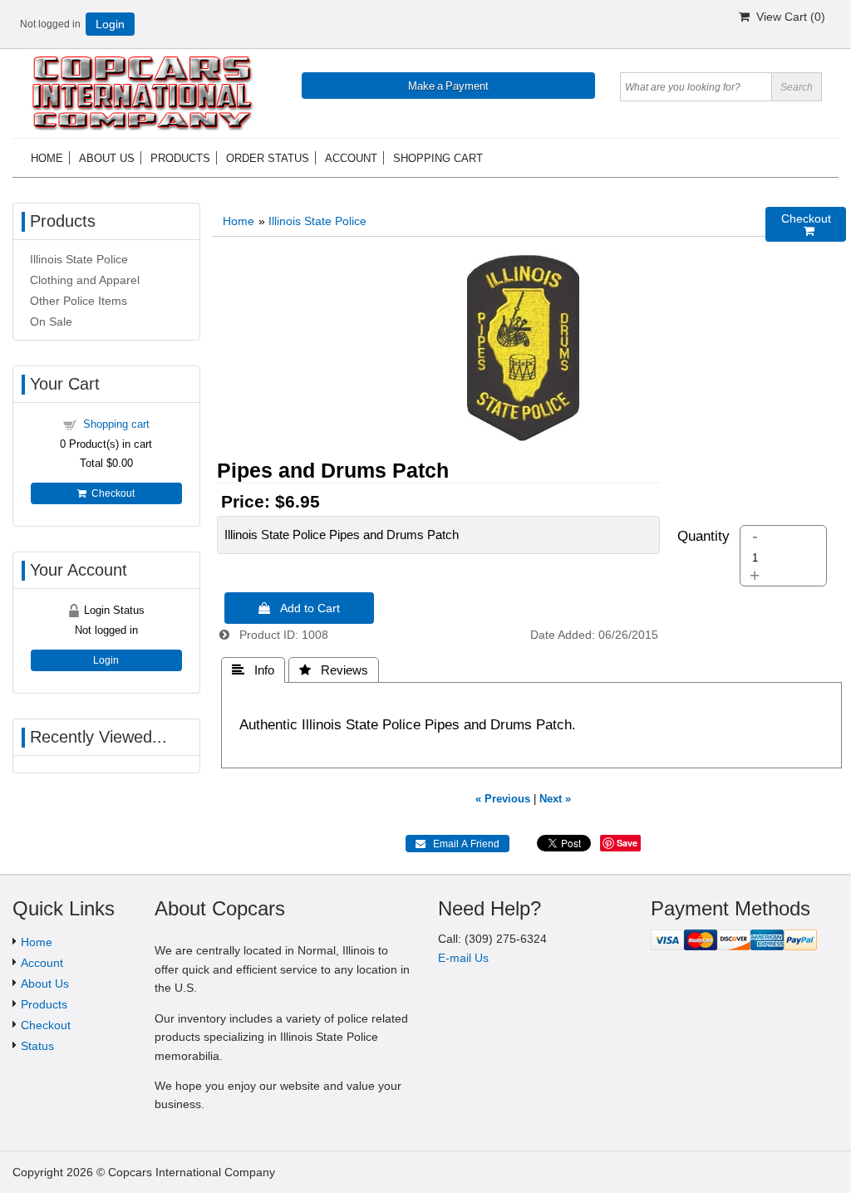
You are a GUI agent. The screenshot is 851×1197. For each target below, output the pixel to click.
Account (351, 158)
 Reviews (333, 670)
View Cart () (787, 16)
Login (110, 24)
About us (107, 158)
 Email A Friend (457, 844)
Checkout (110, 493)
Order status (267, 158)
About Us (45, 983)
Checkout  (806, 225)
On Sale (51, 321)
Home (47, 158)
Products (180, 158)
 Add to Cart (299, 608)
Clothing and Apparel (85, 280)
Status (37, 1045)
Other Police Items (78, 300)
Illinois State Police (317, 221)
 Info (253, 670)
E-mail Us (463, 957)
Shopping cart (438, 158)
